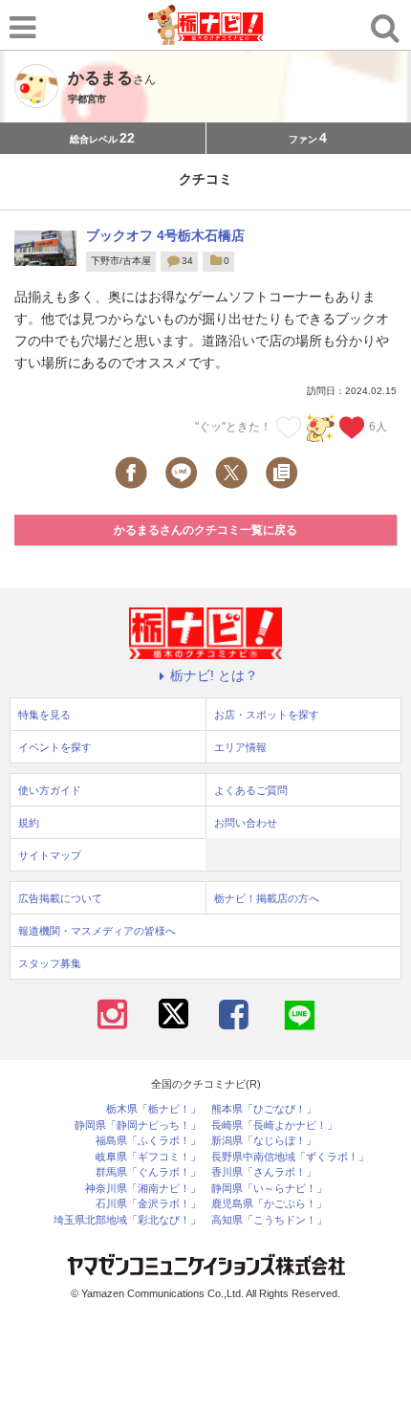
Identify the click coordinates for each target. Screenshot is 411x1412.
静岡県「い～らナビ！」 (269, 1188)
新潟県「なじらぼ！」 (263, 1141)
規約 (28, 822)
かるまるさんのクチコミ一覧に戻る (205, 530)
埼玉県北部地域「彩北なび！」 (127, 1220)
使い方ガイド (49, 790)
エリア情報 (240, 747)
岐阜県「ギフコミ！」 (148, 1157)
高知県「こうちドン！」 (269, 1220)
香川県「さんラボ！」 (263, 1172)
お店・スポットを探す (266, 714)
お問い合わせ (245, 822)
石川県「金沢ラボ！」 (148, 1204)
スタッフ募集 (49, 963)
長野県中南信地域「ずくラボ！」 (290, 1157)
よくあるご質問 (251, 790)
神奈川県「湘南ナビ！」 (143, 1188)
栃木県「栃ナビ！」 (153, 1109)
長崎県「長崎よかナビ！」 (274, 1125)
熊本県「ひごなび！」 (263, 1109)
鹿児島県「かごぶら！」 (269, 1204)
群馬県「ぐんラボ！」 (148, 1172)
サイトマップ (49, 855)
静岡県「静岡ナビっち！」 (138, 1125)
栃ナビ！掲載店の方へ (266, 898)
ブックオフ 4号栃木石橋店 (165, 235)
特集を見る (44, 714)
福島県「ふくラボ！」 (148, 1141)
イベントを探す (55, 747)
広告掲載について (60, 898)
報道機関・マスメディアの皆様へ (97, 931)
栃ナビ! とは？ (214, 675)
